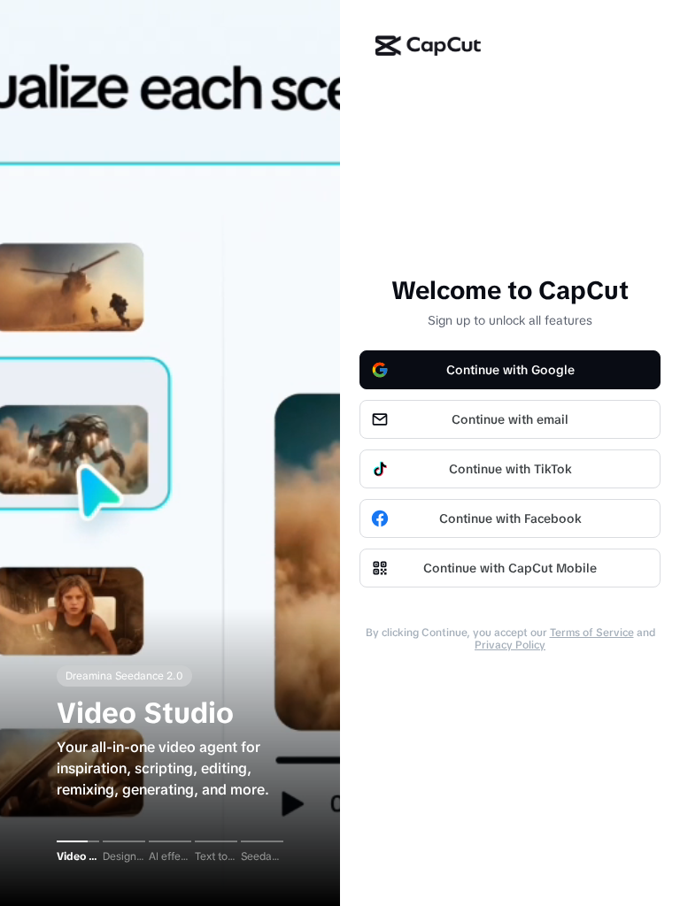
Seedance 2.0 (262, 856)
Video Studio (78, 856)
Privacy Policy (510, 645)
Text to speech (216, 856)
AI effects (170, 856)
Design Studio (124, 856)
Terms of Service (592, 632)
